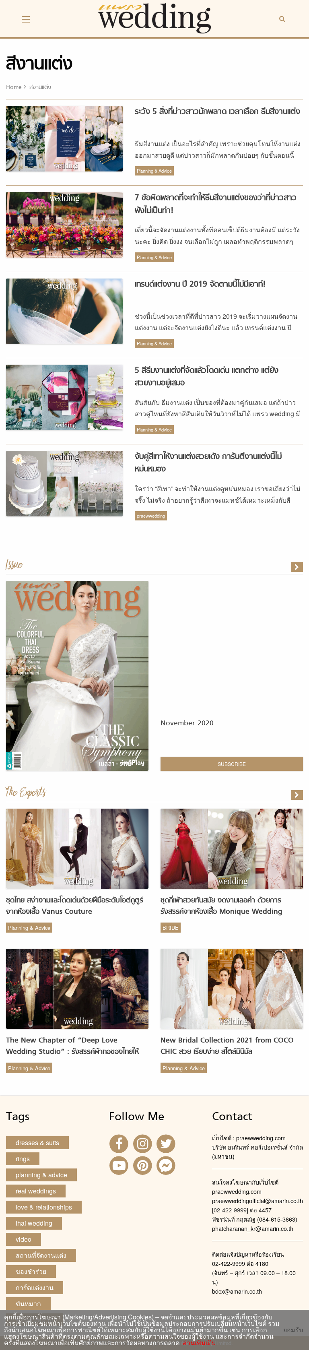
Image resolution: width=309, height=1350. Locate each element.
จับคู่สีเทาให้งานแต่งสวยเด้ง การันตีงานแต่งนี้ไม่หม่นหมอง (208, 463)
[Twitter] (167, 1143)
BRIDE (171, 927)
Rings (23, 1158)
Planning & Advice (154, 170)
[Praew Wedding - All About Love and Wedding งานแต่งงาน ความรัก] (154, 17)
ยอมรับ (293, 1330)
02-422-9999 (230, 1210)
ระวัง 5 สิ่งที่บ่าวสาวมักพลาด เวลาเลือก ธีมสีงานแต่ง (217, 111)
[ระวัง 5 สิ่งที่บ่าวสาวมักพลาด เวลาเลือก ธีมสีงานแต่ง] (298, 795)
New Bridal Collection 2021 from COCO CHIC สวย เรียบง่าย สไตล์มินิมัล (227, 1046)
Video (23, 1239)
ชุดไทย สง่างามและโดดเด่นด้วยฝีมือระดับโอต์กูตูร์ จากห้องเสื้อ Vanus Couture (74, 906)
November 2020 (187, 723)
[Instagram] (143, 1143)
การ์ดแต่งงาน (35, 1287)
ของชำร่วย (31, 1271)
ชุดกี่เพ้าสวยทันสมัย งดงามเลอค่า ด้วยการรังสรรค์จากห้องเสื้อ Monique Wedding (221, 906)
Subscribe (232, 763)
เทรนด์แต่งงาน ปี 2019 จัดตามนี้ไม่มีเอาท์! (200, 284)
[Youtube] (120, 1164)
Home (14, 87)
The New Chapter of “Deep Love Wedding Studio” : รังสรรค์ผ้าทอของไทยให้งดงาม (72, 1052)
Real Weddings (36, 1190)
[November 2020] (298, 567)
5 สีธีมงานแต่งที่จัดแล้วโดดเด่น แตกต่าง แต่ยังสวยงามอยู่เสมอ (206, 377)
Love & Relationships (44, 1207)
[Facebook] (120, 1143)
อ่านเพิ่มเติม (197, 1342)
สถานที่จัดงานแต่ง (41, 1255)
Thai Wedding (34, 1223)
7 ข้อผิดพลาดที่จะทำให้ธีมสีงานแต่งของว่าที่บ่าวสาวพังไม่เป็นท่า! (216, 204)
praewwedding (151, 515)
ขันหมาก (28, 1303)
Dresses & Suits (37, 1142)
